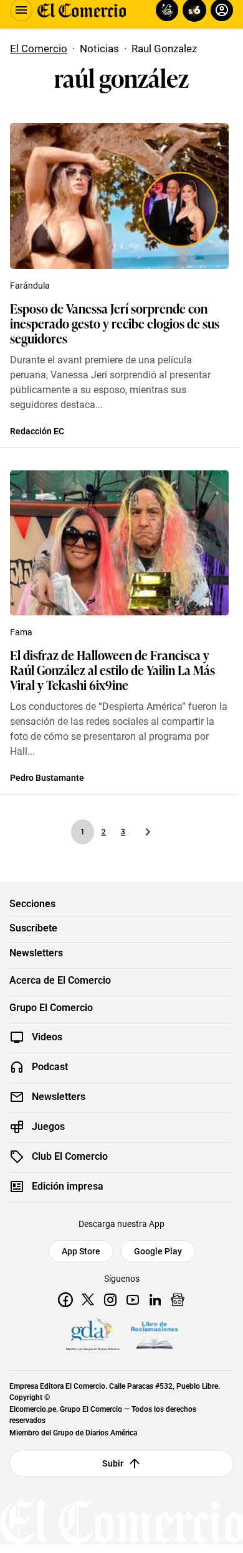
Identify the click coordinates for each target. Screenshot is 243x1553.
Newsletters (36, 953)
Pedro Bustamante (47, 778)
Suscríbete (33, 928)
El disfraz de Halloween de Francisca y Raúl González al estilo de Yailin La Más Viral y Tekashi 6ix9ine (112, 669)
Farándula (30, 286)
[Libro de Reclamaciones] (154, 1335)
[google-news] (177, 1299)
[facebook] (65, 1299)
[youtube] (132, 1299)
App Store (81, 1251)
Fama (21, 632)
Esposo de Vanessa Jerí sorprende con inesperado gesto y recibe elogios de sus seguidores (114, 323)
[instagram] (110, 1299)
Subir (113, 1463)
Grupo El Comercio (51, 1008)
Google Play (158, 1251)
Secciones (32, 904)
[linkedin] (155, 1299)
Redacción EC (37, 431)
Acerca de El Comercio (60, 980)
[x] (87, 1299)
